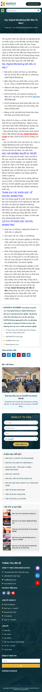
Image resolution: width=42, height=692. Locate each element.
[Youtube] (13, 593)
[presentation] (5, 380)
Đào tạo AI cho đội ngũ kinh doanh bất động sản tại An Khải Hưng (24, 547)
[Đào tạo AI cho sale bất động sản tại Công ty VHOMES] (7, 538)
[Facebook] (4, 593)
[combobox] (20, 10)
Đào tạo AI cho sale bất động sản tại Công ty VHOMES (23, 538)
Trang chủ (8, 27)
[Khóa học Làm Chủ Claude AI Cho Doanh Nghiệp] (7, 530)
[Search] (38, 10)
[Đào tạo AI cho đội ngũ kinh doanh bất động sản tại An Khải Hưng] (7, 547)
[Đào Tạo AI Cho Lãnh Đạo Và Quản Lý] (7, 513)
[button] (2, 10)
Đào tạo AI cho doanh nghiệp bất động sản (24, 522)
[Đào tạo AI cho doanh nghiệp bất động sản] (7, 522)
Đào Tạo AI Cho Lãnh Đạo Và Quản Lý (24, 513)
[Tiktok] (8, 593)
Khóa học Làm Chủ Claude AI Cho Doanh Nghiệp (25, 530)
